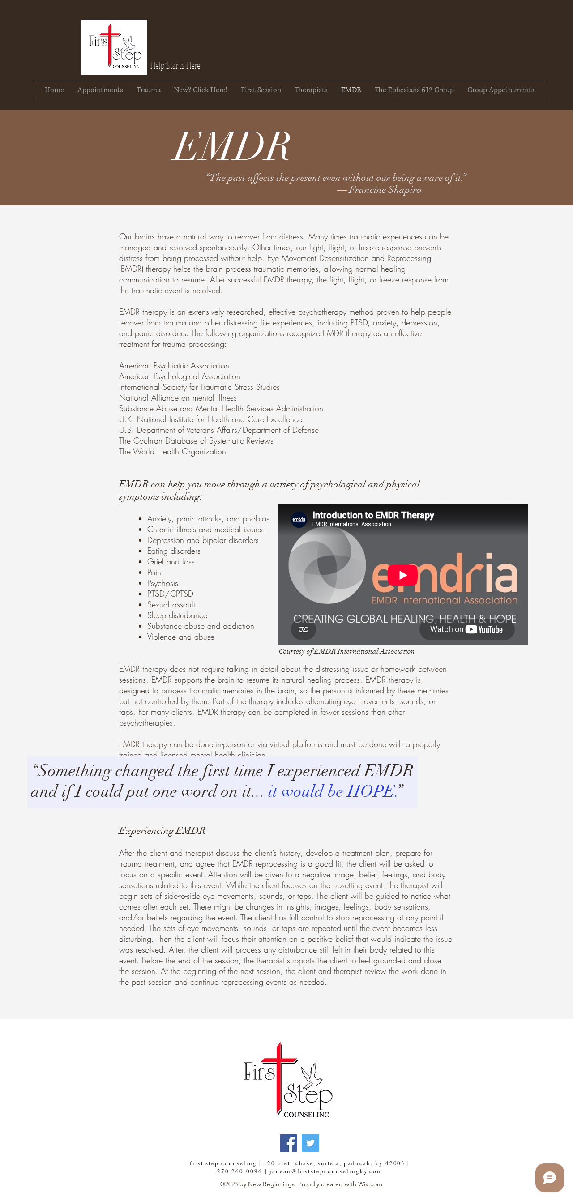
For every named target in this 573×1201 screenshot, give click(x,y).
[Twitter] (310, 1143)
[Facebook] (288, 1143)
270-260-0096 (239, 1171)
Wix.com (370, 1184)
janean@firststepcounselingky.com (325, 1171)
